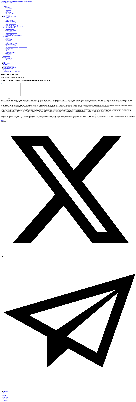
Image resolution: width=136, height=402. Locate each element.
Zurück (2, 120)
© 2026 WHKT (4, 395)
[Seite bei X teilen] (69, 255)
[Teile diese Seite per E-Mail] (69, 389)
